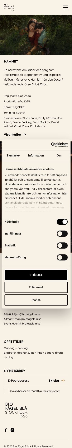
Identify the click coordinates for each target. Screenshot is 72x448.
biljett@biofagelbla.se (26, 314)
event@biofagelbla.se (26, 323)
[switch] (62, 234)
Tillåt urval (36, 287)
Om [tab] (59, 155)
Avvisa (36, 299)
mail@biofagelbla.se (28, 319)
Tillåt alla (36, 274)
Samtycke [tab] (13, 155)
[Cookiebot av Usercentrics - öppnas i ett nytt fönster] (51, 144)
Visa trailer (12, 134)
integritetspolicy (51, 391)
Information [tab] (36, 155)
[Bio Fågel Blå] (9, 7)
